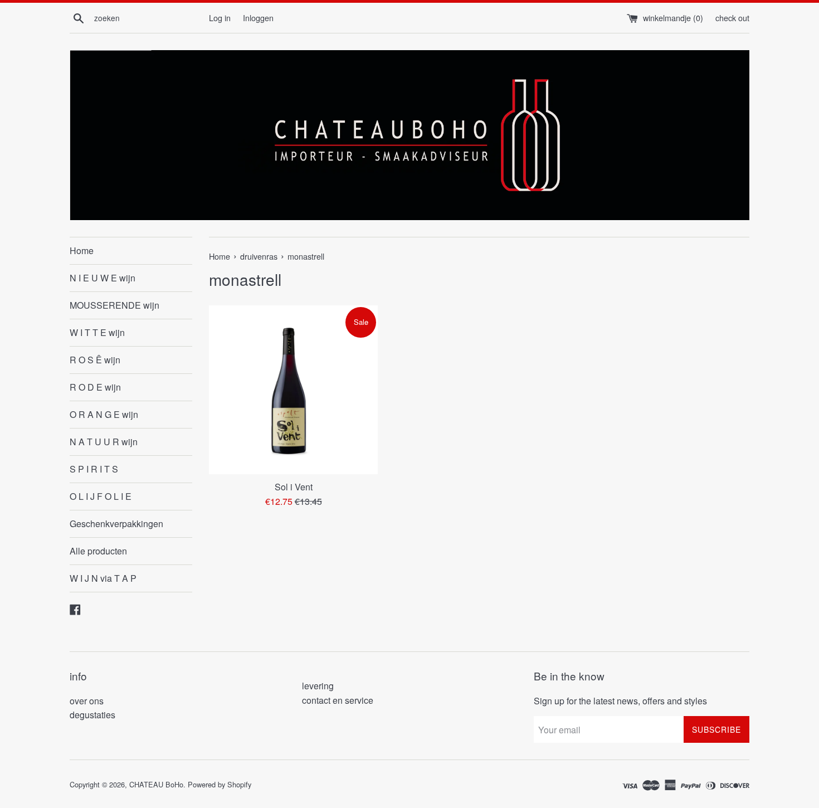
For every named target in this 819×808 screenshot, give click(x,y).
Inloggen (258, 17)
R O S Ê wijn (95, 359)
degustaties (92, 714)
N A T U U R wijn (104, 441)
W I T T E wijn (97, 332)
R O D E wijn (95, 387)
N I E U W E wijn (102, 277)
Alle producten (98, 550)
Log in (220, 17)
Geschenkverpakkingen (116, 523)
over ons (87, 700)
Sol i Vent (294, 486)
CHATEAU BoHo (156, 784)
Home (82, 250)
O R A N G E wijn (104, 414)
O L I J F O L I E (100, 496)
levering (318, 685)
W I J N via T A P (103, 578)
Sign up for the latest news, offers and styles (620, 700)
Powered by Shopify (219, 784)
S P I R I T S (94, 469)
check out (732, 17)
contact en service (337, 700)
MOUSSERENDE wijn (114, 305)
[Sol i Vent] (293, 389)
